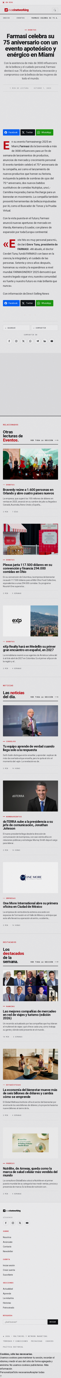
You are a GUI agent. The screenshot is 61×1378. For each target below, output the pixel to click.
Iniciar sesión (9, 1265)
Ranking (10, 1006)
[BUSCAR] (55, 10)
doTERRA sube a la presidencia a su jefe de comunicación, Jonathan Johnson (28, 825)
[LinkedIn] (45, 341)
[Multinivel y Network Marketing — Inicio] (16, 10)
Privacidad (36, 1341)
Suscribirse (43, 402)
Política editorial (13, 1347)
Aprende (7, 1293)
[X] (23, 341)
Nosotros (7, 1237)
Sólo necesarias (21, 1372)
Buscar (55, 10)
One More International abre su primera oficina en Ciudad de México (30, 904)
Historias (7, 1303)
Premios (10, 1163)
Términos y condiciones (15, 1341)
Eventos (21, 18)
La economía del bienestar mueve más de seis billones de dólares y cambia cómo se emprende (30, 1093)
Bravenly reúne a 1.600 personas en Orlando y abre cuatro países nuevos (28, 491)
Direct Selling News (37, 293)
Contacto (7, 1246)
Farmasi (24, 146)
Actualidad (8, 1289)
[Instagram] (13, 1223)
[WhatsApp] (30, 341)
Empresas (11, 898)
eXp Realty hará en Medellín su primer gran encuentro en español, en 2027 (29, 648)
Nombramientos (14, 816)
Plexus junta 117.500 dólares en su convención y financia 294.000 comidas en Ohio (27, 568)
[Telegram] (38, 341)
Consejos (11, 741)
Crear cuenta (9, 1270)
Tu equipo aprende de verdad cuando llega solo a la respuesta (28, 748)
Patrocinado (8, 1307)
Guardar (10, 328)
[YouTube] (27, 1223)
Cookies (49, 1341)
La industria (8, 1298)
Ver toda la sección (41, 440)
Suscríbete (8, 1275)
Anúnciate (7, 1242)
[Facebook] (9, 341)
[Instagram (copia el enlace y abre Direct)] (16, 341)
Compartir (39, 328)
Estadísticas (13, 1085)
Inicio (6, 18)
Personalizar (6, 1372)
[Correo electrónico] (52, 341)
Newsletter (8, 1251)
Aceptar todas (37, 1372)
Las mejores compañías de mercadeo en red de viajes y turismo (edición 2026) (29, 1015)
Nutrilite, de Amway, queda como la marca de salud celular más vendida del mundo (30, 1172)
